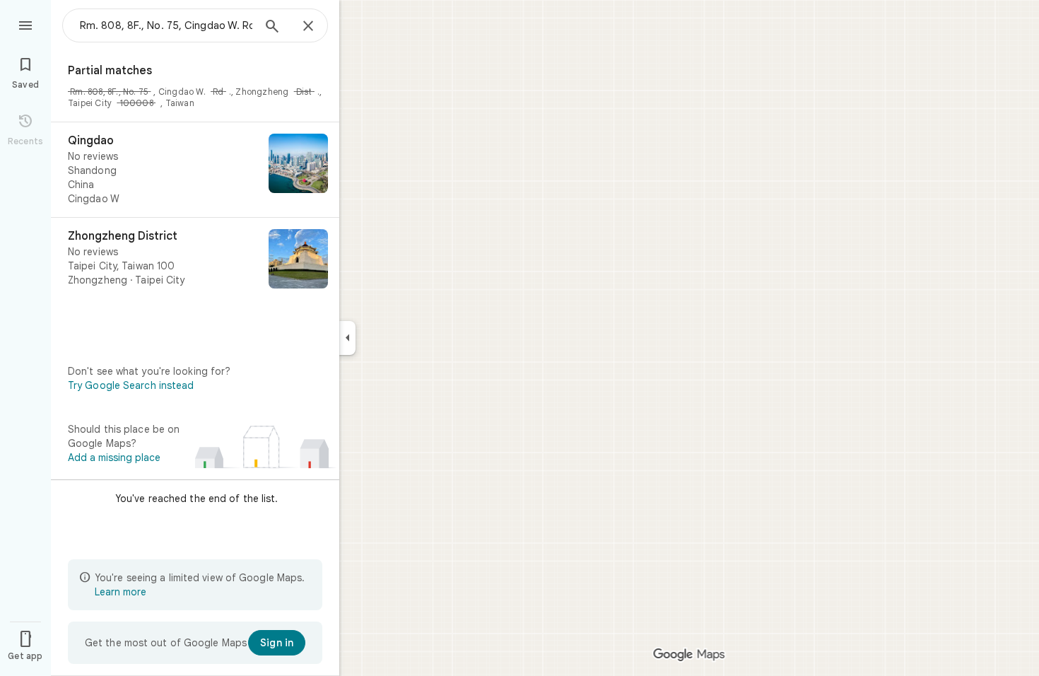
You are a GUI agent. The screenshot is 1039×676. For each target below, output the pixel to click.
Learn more (120, 591)
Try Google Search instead (131, 385)
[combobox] (166, 25)
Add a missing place (114, 457)
